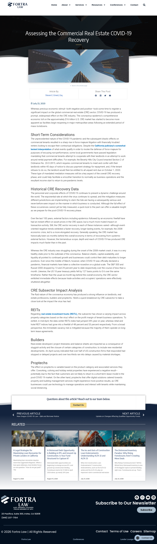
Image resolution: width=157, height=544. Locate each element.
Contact (134, 5)
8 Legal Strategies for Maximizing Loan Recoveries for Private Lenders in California (27, 453)
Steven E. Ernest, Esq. (54, 95)
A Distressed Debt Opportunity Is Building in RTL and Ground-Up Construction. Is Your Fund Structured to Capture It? (61, 454)
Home (54, 5)
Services (79, 5)
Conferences (116, 5)
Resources (97, 5)
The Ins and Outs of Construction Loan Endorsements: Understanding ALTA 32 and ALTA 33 (95, 454)
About (65, 5)
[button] (144, 5)
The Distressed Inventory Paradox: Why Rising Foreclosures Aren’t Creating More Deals (127, 454)
